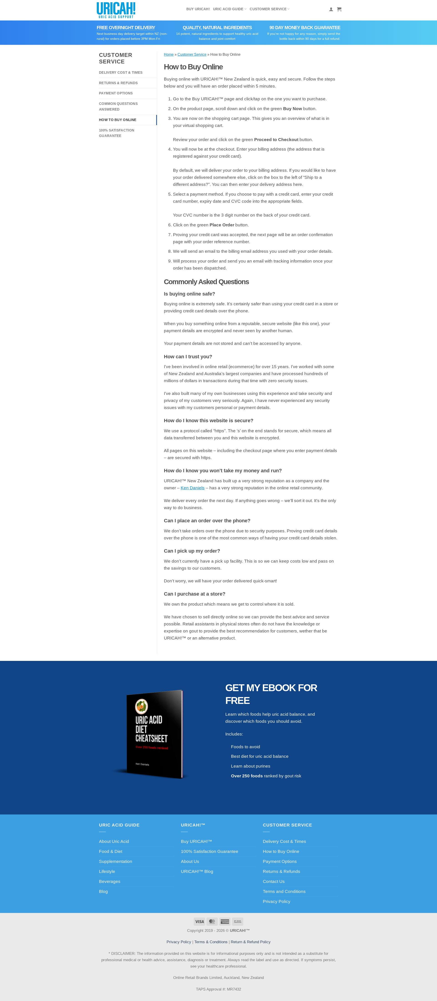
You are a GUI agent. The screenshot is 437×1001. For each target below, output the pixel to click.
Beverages (109, 881)
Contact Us (274, 881)
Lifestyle (107, 871)
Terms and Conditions (284, 891)
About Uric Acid (114, 841)
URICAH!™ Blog (197, 871)
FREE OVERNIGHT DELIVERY (126, 27)
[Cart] (339, 9)
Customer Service (268, 9)
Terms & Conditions (211, 942)
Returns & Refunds (118, 83)
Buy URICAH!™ (196, 841)
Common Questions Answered (118, 106)
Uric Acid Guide (228, 9)
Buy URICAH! (198, 9)
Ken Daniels (193, 487)
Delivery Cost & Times (121, 72)
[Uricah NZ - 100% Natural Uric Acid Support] (118, 10)
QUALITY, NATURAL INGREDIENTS (217, 27)
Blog (103, 891)
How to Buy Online (117, 120)
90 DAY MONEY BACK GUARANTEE (304, 27)
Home (169, 54)
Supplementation (115, 861)
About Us (190, 861)
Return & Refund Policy (251, 942)
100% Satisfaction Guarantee (116, 133)
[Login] (331, 9)
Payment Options (116, 93)
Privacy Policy (276, 901)
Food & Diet (110, 851)
